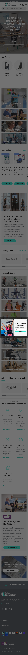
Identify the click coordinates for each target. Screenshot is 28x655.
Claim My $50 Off (21, 331)
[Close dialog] (26, 319)
